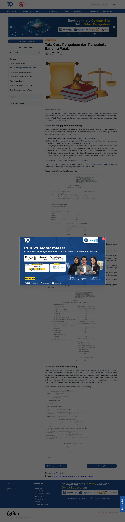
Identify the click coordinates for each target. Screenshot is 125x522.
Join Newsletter (122, 504)
